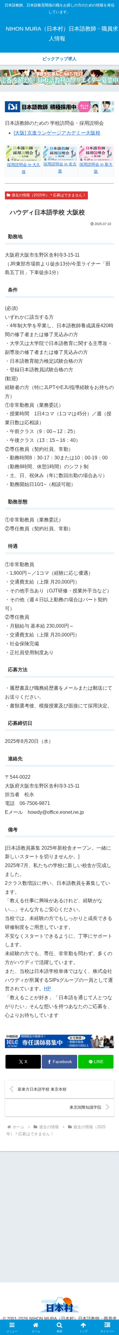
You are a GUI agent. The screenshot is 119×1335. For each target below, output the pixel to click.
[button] (107, 958)
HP (47, 988)
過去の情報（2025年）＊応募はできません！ (49, 195)
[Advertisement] (59, 1215)
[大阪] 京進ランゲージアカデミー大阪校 (57, 132)
